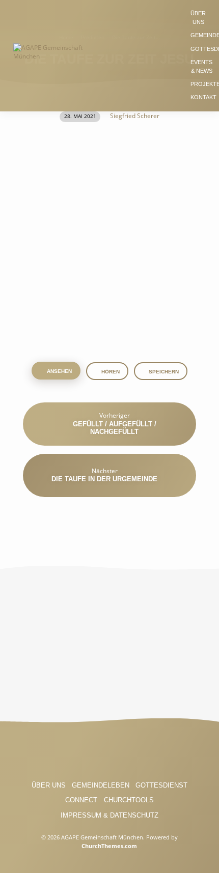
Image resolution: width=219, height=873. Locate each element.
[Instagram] (91, 753)
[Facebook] (72, 753)
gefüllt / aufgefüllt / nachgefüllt (114, 427)
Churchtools (129, 800)
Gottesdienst (161, 785)
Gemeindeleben (100, 785)
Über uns (198, 17)
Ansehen (58, 371)
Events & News (201, 66)
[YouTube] (109, 753)
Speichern (163, 371)
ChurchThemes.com (109, 846)
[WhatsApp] (128, 753)
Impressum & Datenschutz (109, 815)
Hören (110, 371)
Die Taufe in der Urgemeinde (104, 479)
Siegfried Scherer (134, 115)
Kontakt (203, 97)
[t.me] (147, 753)
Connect (81, 800)
